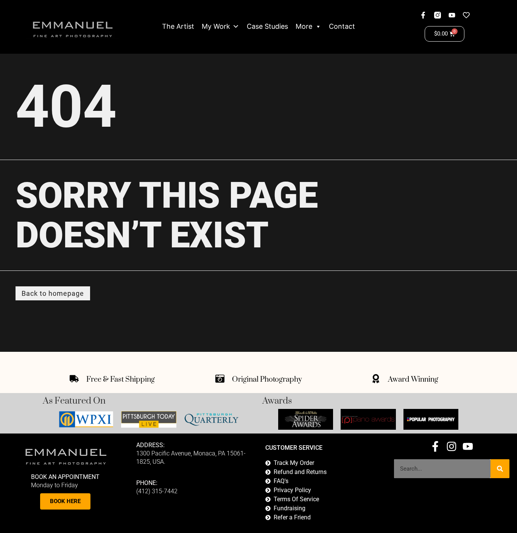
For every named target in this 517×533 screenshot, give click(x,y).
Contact (342, 26)
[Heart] (466, 15)
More (304, 26)
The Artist (178, 26)
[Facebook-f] (423, 15)
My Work (216, 26)
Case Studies (267, 26)
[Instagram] (451, 446)
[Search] (500, 468)
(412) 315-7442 (157, 491)
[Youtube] (451, 15)
